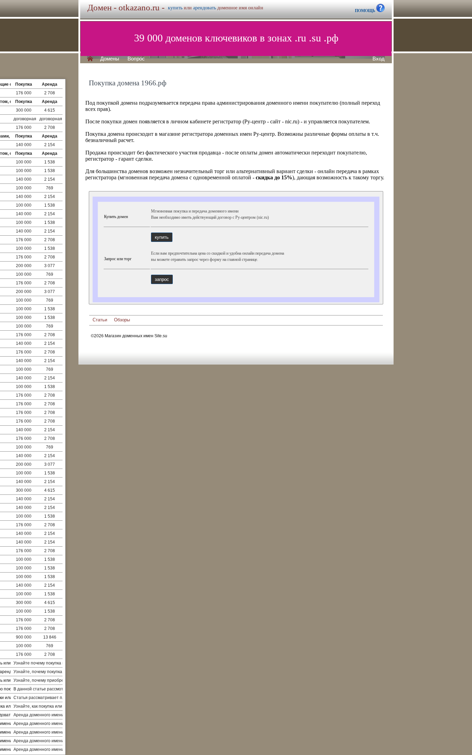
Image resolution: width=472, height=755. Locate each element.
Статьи (100, 319)
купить (175, 7)
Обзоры (122, 319)
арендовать (204, 7)
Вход (378, 59)
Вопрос (136, 59)
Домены (109, 59)
